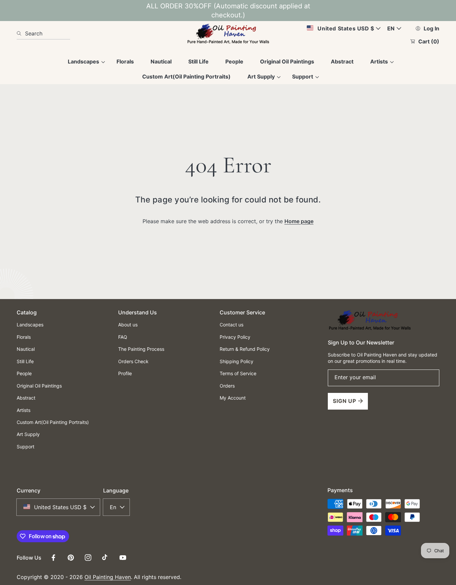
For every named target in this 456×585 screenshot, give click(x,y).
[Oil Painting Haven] (228, 33)
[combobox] (43, 33)
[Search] (21, 33)
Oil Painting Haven (107, 577)
